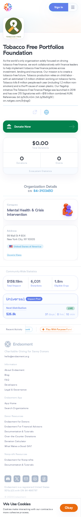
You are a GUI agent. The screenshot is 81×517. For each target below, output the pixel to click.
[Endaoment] (8, 7)
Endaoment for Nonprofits (19, 459)
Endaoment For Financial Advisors (23, 426)
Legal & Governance (16, 389)
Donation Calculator (15, 441)
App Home (11, 403)
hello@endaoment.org (17, 356)
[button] (58, 7)
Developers (11, 384)
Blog (7, 374)
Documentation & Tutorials (19, 431)
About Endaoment (14, 370)
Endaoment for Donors (17, 421)
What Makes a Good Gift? (18, 446)
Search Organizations (16, 408)
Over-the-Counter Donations (20, 436)
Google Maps (14, 254)
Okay (69, 507)
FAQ (7, 379)
